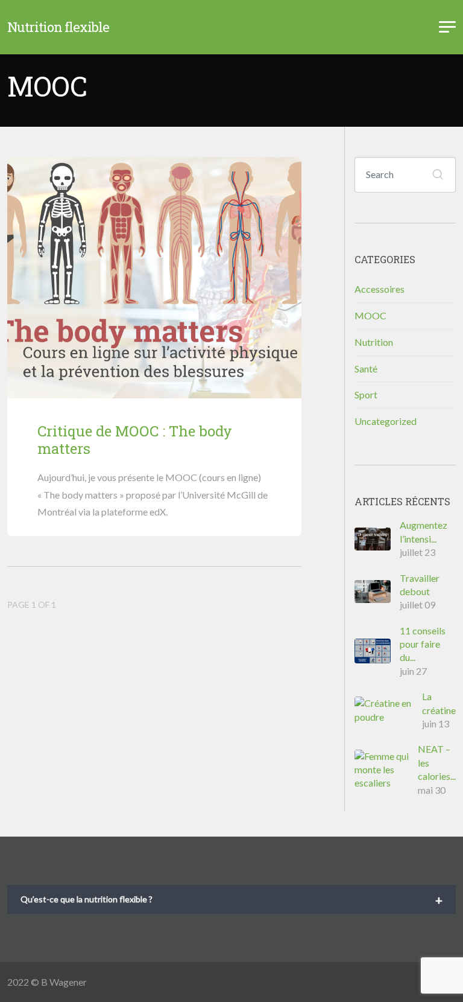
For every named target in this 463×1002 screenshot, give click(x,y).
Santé (365, 368)
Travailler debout (419, 584)
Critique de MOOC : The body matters (134, 439)
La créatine (439, 703)
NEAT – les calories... (437, 762)
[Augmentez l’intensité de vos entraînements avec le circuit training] (377, 539)
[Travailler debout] (377, 591)
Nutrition (373, 342)
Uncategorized (385, 421)
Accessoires (379, 289)
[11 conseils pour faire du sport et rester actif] (377, 651)
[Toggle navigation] (447, 27)
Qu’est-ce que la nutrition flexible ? (231, 900)
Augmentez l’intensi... (423, 531)
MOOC (370, 315)
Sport (365, 394)
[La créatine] (388, 710)
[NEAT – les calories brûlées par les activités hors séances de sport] (386, 770)
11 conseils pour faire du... (423, 644)
